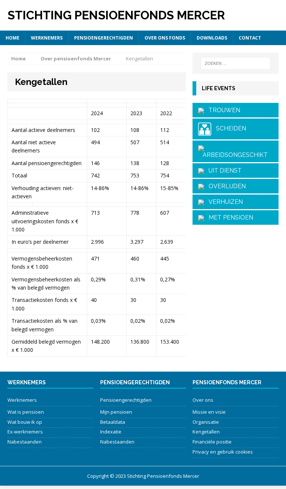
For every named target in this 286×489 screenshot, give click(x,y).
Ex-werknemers (25, 431)
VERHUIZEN (223, 201)
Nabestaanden (24, 441)
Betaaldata (112, 422)
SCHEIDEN (229, 128)
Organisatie (206, 422)
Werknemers (47, 38)
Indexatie (110, 431)
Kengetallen (206, 431)
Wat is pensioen (25, 411)
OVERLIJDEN (225, 186)
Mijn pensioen (116, 411)
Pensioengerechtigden (103, 38)
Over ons (203, 400)
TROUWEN (222, 110)
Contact (250, 38)
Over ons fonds (164, 38)
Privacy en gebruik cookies (223, 451)
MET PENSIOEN (228, 217)
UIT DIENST (223, 170)
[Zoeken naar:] (235, 63)
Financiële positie (212, 441)
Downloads (212, 38)
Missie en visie (209, 411)
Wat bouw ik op (24, 422)
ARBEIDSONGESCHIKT (233, 154)
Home (12, 38)
